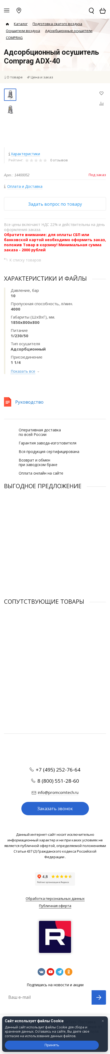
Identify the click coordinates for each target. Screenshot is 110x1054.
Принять (52, 1045)
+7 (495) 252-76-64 (58, 769)
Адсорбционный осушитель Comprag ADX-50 (41, 657)
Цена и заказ (42, 77)
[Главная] (7, 24)
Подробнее (55, 581)
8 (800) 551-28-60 (58, 780)
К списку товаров (25, 259)
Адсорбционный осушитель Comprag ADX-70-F (43, 541)
